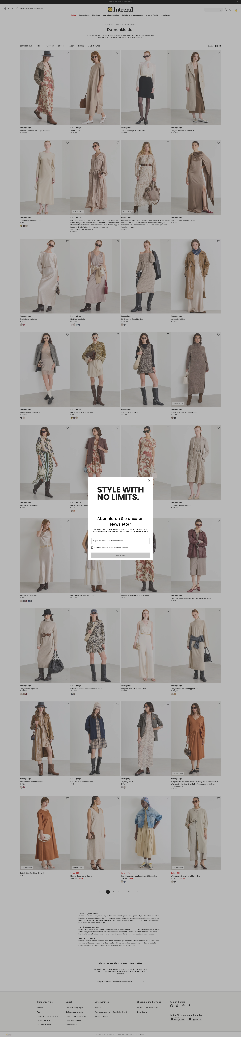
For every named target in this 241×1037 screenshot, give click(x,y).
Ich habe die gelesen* (112, 548)
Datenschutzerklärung (112, 547)
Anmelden (120, 555)
